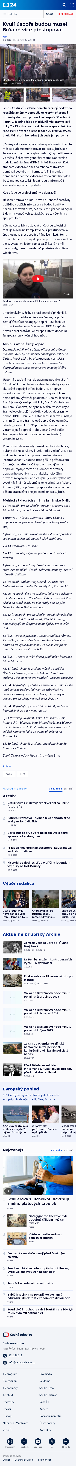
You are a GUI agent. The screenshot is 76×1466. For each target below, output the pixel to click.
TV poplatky (10, 1388)
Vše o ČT (8, 1430)
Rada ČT (44, 1402)
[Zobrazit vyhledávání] (64, 5)
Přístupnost (44, 1459)
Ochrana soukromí (24, 1459)
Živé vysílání (10, 1381)
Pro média (45, 1374)
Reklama (44, 1381)
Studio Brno (46, 1388)
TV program (10, 1374)
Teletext (8, 1395)
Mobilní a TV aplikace (15, 1423)
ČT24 (22, 773)
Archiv (9, 773)
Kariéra (43, 1409)
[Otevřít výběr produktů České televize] (72, 5)
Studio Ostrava (48, 1395)
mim (5, 36)
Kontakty (45, 1430)
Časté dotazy (47, 1423)
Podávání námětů (50, 1416)
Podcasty (8, 1402)
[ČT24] (9, 5)
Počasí (7, 1409)
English (6, 1459)
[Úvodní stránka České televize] (18, 1334)
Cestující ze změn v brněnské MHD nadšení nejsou (30, 301)
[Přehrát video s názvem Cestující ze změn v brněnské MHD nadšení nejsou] (38, 278)
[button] (38, 278)
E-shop (7, 1416)
